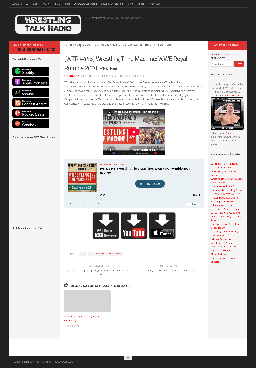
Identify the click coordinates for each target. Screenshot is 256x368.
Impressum (155, 4)
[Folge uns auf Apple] (24, 49)
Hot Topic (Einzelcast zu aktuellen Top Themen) (223, 203)
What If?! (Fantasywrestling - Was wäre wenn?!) (225, 233)
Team (67, 4)
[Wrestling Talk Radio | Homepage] (48, 24)
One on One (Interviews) (223, 258)
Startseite (17, 4)
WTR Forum (32, 4)
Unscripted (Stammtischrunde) (227, 209)
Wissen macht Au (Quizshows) (226, 212)
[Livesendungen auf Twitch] (49, 49)
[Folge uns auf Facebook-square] (39, 49)
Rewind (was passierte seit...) (227, 197)
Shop (130, 4)
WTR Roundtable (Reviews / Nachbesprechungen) (224, 165)
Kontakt (141, 4)
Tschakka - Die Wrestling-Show (226, 190)
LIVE (57, 4)
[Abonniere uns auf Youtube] (29, 49)
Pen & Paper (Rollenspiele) (223, 246)
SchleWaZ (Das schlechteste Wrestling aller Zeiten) (225, 240)
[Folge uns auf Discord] (53, 49)
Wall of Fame (231, 133)
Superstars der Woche (85, 4)
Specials (215, 261)
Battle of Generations (112, 4)
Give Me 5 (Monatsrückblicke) (227, 194)
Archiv (46, 4)
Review (83, 253)
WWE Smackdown (114, 253)
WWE (91, 253)
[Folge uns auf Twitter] (34, 49)
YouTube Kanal (232, 95)
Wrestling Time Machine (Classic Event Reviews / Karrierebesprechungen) (227, 182)
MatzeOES (74, 76)
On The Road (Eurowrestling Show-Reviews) (224, 252)
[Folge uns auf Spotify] (19, 49)
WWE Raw (100, 253)
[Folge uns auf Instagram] (44, 49)
